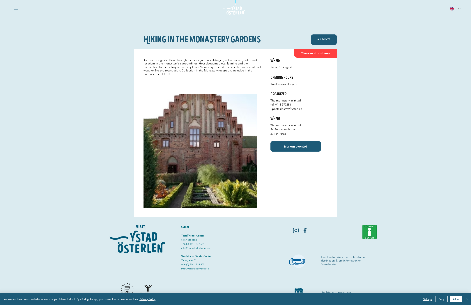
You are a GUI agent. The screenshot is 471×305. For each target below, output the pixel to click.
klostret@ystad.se (290, 109)
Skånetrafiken (329, 264)
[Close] (466, 299)
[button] (16, 10)
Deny (441, 299)
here (348, 292)
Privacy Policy (147, 299)
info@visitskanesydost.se (195, 268)
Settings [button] (427, 299)
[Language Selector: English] (455, 8)
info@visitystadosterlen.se (195, 248)
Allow (456, 299)
